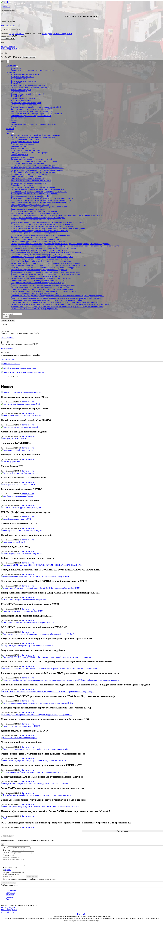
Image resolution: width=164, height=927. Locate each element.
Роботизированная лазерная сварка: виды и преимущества (34, 194)
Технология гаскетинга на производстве (27, 163)
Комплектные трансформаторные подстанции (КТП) (32, 111)
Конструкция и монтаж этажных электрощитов (30, 153)
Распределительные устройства (23, 144)
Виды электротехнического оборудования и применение (34, 211)
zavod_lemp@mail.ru (64, 34)
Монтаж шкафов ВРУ (19, 155)
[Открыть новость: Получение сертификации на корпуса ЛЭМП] (20, 404)
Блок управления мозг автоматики (25, 139)
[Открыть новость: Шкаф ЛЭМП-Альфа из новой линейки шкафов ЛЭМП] (24, 599)
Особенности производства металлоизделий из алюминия (34, 161)
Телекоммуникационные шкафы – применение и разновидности (37, 170)
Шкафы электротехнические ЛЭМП (25, 74)
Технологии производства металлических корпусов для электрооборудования (42, 254)
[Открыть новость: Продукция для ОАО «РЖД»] (13, 542)
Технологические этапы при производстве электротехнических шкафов (40, 235)
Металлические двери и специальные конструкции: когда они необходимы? (42, 257)
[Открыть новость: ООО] (4, 818)
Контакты (10, 129)
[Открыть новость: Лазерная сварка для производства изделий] (19, 427)
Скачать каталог (13, 364)
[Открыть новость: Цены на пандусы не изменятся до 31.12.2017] (20, 726)
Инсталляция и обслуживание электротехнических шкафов (35, 294)
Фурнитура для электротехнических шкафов (29, 87)
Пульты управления (19, 92)
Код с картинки (10, 867)
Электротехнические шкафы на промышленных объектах (34, 213)
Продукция (10, 72)
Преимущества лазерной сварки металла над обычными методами (38, 218)
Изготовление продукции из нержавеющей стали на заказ (34, 124)
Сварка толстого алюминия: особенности (28, 176)
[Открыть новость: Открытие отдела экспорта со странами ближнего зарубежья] (27, 645)
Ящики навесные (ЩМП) (21, 90)
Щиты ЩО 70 (16, 96)
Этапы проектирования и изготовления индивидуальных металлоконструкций (43, 285)
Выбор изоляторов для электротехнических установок (33, 187)
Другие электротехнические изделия (26, 103)
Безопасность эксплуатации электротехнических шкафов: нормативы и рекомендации (46, 274)
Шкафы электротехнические (22, 77)
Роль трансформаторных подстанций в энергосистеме (33, 137)
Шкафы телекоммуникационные (24, 81)
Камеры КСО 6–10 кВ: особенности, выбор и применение (34, 309)
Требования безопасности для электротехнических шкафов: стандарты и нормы (43, 248)
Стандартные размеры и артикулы (22, 368)
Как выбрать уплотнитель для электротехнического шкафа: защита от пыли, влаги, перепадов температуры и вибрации (60, 304)
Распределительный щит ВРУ (23, 98)
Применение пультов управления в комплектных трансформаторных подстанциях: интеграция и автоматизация (57, 215)
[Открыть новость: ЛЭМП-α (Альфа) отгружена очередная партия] (21, 507)
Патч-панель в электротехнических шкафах (28, 183)
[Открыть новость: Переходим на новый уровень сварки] (17, 450)
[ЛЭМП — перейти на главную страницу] (5, 2)
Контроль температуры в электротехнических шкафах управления (38, 241)
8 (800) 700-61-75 (8, 25)
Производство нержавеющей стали (25, 142)
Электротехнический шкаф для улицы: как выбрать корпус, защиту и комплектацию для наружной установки (56, 298)
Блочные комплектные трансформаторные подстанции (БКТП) (36, 113)
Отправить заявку (8, 883)
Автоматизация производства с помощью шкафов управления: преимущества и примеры (47, 222)
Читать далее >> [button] (7, 338)
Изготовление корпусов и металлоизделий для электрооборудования (39, 270)
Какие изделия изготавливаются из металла (28, 209)
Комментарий (9, 855)
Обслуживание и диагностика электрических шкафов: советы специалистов (42, 224)
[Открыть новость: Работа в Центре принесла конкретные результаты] (22, 554)
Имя (5, 848)
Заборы (14, 122)
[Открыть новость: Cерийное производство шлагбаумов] (17, 496)
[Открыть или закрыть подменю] (17, 66)
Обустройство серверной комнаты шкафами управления (34, 233)
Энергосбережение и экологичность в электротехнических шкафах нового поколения (46, 252)
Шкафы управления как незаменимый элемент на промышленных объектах (42, 198)
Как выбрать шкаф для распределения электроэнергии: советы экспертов (41, 278)
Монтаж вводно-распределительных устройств (30, 205)
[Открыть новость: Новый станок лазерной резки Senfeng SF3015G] (21, 415)
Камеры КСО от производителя (24, 105)
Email (6, 853)
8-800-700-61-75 (7, 912)
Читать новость (27, 402)
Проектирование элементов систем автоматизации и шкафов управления (41, 200)
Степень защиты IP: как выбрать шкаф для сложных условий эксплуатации (42, 261)
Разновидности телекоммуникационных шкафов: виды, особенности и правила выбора (46, 300)
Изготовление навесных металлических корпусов (31, 181)
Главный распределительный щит (24, 185)
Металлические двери (20, 146)
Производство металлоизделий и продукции (29, 174)
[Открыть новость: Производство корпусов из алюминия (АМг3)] (20, 392)
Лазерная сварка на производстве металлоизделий (31, 159)
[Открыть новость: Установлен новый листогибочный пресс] (19, 738)
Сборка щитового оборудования (24, 157)
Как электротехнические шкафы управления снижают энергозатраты (39, 250)
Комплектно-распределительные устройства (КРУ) (31, 109)
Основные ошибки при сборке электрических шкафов (33, 166)
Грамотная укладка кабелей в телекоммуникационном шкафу (36, 239)
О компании (11, 66)
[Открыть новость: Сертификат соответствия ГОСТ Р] (16, 519)
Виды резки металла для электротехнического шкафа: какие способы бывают (42, 226)
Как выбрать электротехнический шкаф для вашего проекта (35, 135)
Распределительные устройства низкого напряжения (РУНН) (36, 107)
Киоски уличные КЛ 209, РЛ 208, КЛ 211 (27, 94)
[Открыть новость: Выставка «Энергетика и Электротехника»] (19, 473)
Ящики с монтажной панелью (23, 148)
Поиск (6, 316)
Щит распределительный (21, 100)
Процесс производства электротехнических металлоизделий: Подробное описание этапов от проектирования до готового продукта (65, 246)
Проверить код (32, 876)
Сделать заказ (122, 831)
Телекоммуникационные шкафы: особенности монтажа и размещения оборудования (45, 267)
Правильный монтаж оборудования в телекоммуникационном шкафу (39, 231)
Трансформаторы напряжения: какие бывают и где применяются (37, 189)
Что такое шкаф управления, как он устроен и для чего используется (39, 207)
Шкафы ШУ (16, 83)
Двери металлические (19, 118)
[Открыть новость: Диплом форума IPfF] (10, 461)
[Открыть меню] (10, 2)
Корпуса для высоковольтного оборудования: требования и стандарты (39, 281)
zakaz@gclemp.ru (49, 34)
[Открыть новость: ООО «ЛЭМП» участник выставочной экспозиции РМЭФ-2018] (28, 622)
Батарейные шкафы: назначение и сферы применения (33, 220)
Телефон (7, 850)
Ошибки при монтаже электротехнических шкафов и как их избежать (39, 259)
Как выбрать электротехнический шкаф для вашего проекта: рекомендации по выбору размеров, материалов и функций (60, 244)
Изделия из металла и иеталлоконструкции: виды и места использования (40, 202)
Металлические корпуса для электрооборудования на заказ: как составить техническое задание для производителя (57, 296)
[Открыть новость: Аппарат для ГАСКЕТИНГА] (13, 438)
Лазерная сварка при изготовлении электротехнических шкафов (37, 168)
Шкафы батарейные (19, 79)
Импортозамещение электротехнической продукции (32, 70)
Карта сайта (82, 914)
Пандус (14, 120)
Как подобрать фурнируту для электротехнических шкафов (35, 237)
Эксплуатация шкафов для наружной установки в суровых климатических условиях (45, 263)
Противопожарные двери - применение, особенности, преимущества (39, 192)
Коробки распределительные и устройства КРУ (30, 196)
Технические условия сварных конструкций (26, 372)
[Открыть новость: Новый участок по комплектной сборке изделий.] (22, 530)
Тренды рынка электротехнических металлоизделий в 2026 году (37, 283)
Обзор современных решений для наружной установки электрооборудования (42, 289)
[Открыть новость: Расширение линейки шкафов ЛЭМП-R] (18, 484)
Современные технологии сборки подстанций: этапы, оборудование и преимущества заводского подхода (54, 302)
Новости (9, 131)
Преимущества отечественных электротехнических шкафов (35, 276)
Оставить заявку (8, 38)
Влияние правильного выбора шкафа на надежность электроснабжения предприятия (45, 272)
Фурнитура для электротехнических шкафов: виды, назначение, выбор (40, 287)
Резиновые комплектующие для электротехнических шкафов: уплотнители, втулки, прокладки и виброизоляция (57, 307)
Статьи (9, 133)
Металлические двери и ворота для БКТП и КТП (31, 116)
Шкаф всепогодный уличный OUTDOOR (28, 85)
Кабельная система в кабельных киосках (27, 179)
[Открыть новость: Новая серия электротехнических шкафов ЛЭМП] (22, 611)
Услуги (13, 126)
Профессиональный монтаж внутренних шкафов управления (36, 172)
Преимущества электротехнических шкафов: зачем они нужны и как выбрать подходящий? (48, 228)
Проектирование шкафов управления (26, 150)
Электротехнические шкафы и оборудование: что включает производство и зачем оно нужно (49, 265)
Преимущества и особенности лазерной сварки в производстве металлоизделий (43, 291)
